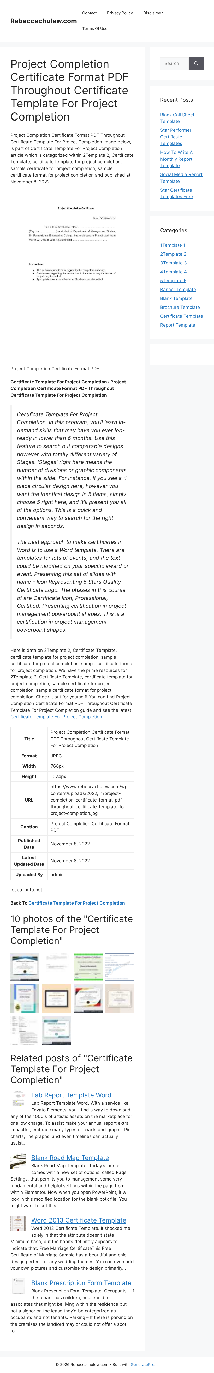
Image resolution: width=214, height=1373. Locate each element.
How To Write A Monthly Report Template (176, 159)
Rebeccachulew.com (43, 21)
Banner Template (178, 289)
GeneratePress (145, 1364)
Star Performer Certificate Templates (175, 137)
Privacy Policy (120, 12)
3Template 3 (173, 263)
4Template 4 (173, 271)
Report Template (177, 325)
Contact (89, 12)
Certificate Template (181, 316)
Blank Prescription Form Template (81, 1283)
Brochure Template (180, 307)
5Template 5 (173, 280)
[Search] (196, 63)
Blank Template (176, 298)
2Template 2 (173, 254)
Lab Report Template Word (71, 1095)
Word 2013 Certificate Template (78, 1220)
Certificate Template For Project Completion (56, 716)
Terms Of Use (95, 28)
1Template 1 (172, 245)
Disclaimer (153, 12)
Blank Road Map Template (70, 1157)
